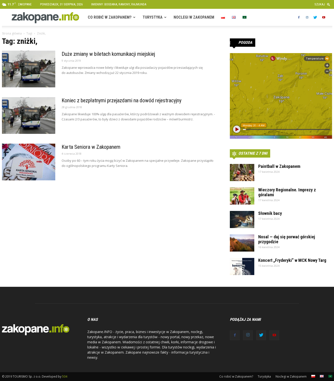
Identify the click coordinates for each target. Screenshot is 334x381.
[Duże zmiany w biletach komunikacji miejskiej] (28, 69)
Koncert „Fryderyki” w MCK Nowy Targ (292, 260)
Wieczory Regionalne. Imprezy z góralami (287, 192)
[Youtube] (323, 17)
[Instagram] (307, 17)
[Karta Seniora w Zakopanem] (28, 162)
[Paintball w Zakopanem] (242, 172)
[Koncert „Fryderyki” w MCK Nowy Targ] (242, 266)
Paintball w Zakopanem (279, 166)
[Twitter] (315, 17)
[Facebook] (298, 17)
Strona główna (12, 33)
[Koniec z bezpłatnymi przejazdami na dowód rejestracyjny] (28, 115)
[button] (323, 4)
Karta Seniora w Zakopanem (91, 147)
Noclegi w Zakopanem (194, 17)
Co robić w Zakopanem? (110, 17)
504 (64, 376)
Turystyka (153, 17)
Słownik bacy (270, 213)
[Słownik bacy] (242, 219)
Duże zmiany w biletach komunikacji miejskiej (108, 54)
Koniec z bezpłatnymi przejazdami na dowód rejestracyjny (121, 100)
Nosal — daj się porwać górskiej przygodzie (286, 239)
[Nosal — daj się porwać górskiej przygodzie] (242, 243)
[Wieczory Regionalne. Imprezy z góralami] (242, 196)
